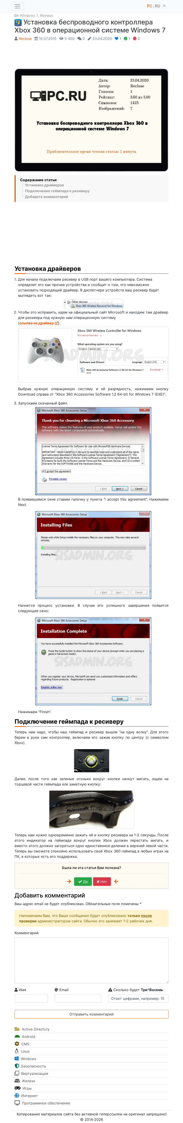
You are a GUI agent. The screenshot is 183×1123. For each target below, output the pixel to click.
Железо (46, 15)
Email (63, 989)
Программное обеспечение (45, 1103)
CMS (24, 1044)
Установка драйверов (44, 185)
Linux (25, 1051)
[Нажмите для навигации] (17, 6)
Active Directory (35, 1029)
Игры (26, 1088)
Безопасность (33, 1066)
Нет (103, 881)
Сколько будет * (137, 989)
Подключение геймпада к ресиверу (57, 191)
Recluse (25, 38)
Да (85, 881)
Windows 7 (29, 15)
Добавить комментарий (46, 196)
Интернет (29, 1095)
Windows (28, 1058)
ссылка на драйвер (36, 323)
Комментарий (27, 933)
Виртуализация (34, 1073)
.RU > (157, 6)
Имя (22, 989)
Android (28, 1036)
